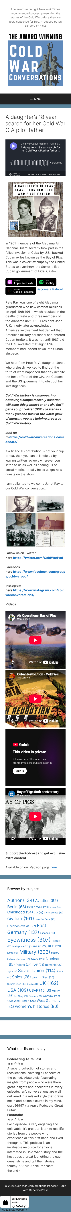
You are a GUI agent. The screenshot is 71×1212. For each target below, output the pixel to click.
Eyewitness (29, 940)
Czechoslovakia (21, 926)
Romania (53, 964)
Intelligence (20, 946)
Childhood (20, 912)
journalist (38, 946)
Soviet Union (37, 970)
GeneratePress (38, 1190)
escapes (47, 932)
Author (20, 900)
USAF (37, 990)
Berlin (16, 906)
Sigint (12, 971)
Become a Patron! (50, 289)
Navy (38, 959)
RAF (38, 964)
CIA (38, 912)
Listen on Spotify (46, 282)
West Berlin (25, 1001)
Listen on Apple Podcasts (20, 282)
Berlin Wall (38, 907)
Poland (23, 964)
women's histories (36, 1006)
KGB (54, 946)
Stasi (48, 977)
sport (36, 977)
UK (48, 983)
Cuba (50, 919)
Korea (13, 953)
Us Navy (21, 996)
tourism (32, 984)
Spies (21, 976)
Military (34, 952)
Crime (39, 919)
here (53, 867)
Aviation (46, 900)
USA (17, 990)
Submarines (16, 984)
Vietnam (35, 996)
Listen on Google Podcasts (20, 291)
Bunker (55, 907)
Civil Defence (53, 912)
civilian (20, 918)
